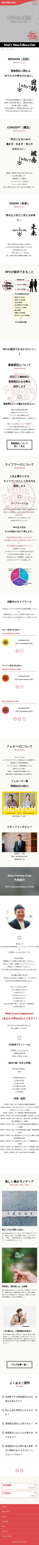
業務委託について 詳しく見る (19, 444)
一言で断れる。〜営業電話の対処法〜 (17, 1331)
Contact (5, 1531)
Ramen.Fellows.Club (11, 669)
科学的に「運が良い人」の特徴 (14, 1286)
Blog (3, 1526)
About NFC (6, 1511)
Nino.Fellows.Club (10, 701)
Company (5, 1521)
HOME (2, 49)
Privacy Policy (7, 1536)
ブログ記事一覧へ (19, 1364)
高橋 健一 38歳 (19, 853)
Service (4, 1516)
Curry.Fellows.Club (10, 633)
